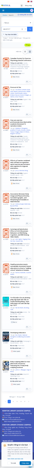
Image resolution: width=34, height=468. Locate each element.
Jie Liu (17, 170)
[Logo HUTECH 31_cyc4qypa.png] (5, 5)
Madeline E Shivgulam (21, 128)
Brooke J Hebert (25, 130)
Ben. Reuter (18, 335)
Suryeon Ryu (19, 241)
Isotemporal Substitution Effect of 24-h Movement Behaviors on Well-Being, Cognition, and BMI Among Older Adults (19, 233)
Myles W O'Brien (24, 132)
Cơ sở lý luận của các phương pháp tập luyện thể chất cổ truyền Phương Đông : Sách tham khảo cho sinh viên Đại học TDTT (20, 301)
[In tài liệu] (27, 81)
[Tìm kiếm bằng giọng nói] (22, 29)
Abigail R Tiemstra (15, 133)
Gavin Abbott (13, 91)
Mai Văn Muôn (19, 308)
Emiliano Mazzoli (15, 95)
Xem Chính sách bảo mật (15, 459)
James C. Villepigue (20, 370)
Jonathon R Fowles (15, 130)
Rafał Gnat (27, 204)
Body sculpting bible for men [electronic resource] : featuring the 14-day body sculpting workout (20, 364)
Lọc (28, 45)
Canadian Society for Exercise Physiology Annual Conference (20, 59)
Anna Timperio (19, 97)
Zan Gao (12, 241)
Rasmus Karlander (20, 272)
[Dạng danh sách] (25, 51)
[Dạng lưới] (30, 51)
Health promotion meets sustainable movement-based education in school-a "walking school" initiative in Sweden (20, 267)
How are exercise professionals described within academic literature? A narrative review (20, 123)
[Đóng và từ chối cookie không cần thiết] (29, 444)
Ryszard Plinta (14, 206)
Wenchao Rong (23, 170)
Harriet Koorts (22, 91)
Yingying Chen (26, 239)
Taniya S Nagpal (14, 132)
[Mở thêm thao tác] (30, 81)
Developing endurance (18, 333)
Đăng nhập (28, 5)
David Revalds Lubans (21, 93)
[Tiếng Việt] (28, 1)
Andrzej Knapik (19, 204)
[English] (31, 1)
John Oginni (18, 239)
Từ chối (13, 463)
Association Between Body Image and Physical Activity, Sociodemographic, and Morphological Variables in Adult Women (20, 198)
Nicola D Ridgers (24, 95)
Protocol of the (15, 87)
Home (5, 15)
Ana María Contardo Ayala (22, 89)
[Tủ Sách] (21, 5)
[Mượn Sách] (31, 10)
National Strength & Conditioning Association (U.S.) (20, 336)
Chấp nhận (25, 463)
